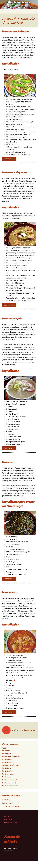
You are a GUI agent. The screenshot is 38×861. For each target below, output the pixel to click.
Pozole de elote (7, 762)
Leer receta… (9, 159)
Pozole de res (6, 768)
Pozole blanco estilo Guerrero (15, 31)
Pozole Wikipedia (7, 800)
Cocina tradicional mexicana (11, 806)
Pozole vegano (7, 759)
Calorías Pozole (7, 803)
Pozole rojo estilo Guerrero (11, 756)
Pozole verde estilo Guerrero (14, 172)
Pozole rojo (6, 750)
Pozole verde (6, 753)
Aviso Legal (8, 819)
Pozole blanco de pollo (12, 318)
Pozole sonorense (9, 592)
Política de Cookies (10, 823)
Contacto (7, 816)
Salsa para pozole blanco (10, 765)
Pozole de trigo (7, 771)
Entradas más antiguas (20, 730)
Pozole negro (8, 462)
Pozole (4, 748)
